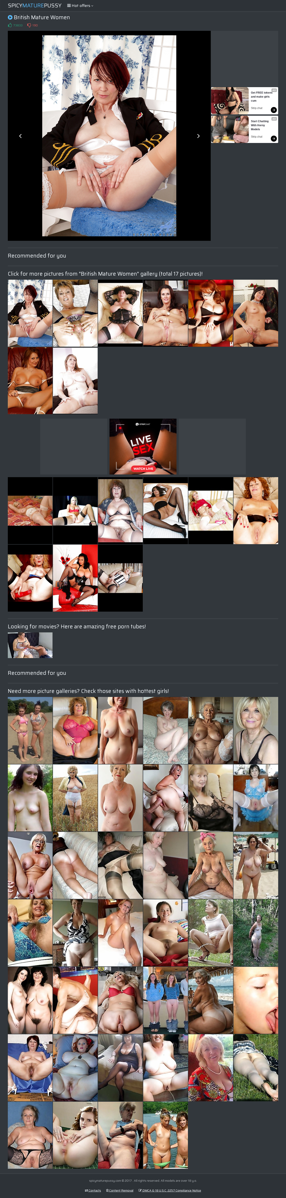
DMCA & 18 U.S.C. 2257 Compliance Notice (171, 1190)
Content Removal (121, 1190)
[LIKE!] (10, 25)
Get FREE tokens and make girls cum (262, 96)
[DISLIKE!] (29, 25)
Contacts (94, 1190)
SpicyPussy (34, 5)
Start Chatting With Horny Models (260, 125)
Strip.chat (256, 108)
